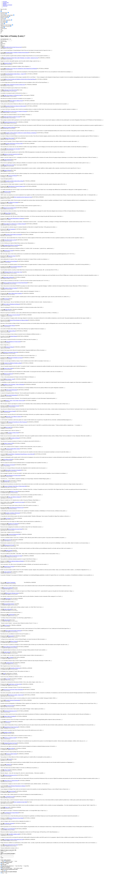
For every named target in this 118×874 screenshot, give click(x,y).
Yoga (4, 673)
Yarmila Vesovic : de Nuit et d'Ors (14, 684)
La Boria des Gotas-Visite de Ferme (10, 89)
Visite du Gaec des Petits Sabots (9, 207)
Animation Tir (8, 764)
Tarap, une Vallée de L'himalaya (14, 496)
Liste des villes (6, 2)
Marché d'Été (6, 480)
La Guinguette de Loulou (10, 796)
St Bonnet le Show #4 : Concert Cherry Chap (13, 272)
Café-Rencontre (11, 614)
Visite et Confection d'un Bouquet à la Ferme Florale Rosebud (15, 282)
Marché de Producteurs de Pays (10, 122)
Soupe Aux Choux (11, 255)
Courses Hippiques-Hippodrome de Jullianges (16, 785)
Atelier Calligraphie (7, 609)
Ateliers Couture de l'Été (8, 443)
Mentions (5, 3)
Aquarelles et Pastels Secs (15, 668)
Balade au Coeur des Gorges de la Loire (11, 154)
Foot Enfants (6, 625)
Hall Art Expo (8, 721)
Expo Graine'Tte (8, 427)
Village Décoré (8, 309)
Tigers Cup (7, 807)
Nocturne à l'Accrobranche (13, 523)
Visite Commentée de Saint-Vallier (20, 801)
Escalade (10, 759)
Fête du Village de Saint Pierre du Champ (14, 555)
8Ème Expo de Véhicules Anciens (12, 593)
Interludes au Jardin (7, 732)
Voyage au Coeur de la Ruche (14, 314)
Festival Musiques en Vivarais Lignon (13, 341)
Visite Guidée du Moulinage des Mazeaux (11, 304)
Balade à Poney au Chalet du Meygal (11, 780)
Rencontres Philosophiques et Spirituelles (16, 218)
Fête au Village (8, 213)
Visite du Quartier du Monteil (9, 127)
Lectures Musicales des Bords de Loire (16, 507)
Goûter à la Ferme (11, 791)
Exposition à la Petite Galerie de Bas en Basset (14, 180)
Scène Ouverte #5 (7, 539)
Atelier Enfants (7, 619)
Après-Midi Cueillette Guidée (14, 834)
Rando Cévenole (9, 550)
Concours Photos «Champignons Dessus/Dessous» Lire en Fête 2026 (20, 454)
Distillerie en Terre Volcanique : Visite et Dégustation (13, 384)
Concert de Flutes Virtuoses (9, 325)
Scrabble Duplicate (9, 662)
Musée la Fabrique (7, 170)
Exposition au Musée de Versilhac (10, 288)
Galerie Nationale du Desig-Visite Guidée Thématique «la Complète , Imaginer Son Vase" (20, 57)
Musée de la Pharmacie (8, 373)
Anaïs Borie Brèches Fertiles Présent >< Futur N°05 (15, 73)
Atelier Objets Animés (9, 138)
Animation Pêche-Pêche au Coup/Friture (11, 245)
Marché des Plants (7, 63)
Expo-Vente (7, 678)
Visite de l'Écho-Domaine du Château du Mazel (19, 320)
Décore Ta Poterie (13, 641)
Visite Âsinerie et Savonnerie (9, 464)
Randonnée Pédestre (10, 346)
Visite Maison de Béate (7, 459)
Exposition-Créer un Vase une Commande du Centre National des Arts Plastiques (21, 68)
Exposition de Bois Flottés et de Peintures (13, 234)
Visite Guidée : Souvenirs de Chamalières (13, 470)
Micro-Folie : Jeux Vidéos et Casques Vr (14, 416)
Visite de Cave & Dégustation (9, 828)
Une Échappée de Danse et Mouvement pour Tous (13, 839)
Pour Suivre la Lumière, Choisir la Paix (15, 694)
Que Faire (5, 1)
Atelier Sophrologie (7, 159)
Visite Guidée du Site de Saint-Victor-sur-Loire (12, 47)
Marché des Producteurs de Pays (10, 710)
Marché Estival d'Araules (9, 566)
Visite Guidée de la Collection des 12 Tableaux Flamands (14, 223)
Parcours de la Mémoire (8, 587)
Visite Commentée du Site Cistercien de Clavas (23, 197)
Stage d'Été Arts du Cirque (9, 164)
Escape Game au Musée (8, 368)
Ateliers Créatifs (7, 769)
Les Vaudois (10, 657)
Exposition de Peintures (14, 438)
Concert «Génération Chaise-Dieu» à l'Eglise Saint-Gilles (15, 486)
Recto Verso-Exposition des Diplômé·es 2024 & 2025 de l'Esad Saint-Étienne (20, 79)
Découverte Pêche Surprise (9, 603)
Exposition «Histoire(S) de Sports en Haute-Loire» (15, 84)
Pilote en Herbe (11, 748)
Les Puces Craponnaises (10, 582)
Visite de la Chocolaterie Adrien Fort (10, 352)
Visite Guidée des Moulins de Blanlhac (16, 561)
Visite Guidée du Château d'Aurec (16, 100)
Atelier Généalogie (7, 571)
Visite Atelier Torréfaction (8, 277)
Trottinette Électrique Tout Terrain (10, 743)
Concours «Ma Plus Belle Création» (13, 448)
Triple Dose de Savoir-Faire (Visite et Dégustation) (13, 689)
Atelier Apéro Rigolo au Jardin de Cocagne (12, 116)
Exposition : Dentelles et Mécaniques (12, 512)
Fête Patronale (6, 298)
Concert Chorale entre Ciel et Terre (11, 844)
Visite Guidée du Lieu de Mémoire (10, 646)
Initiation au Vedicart (14, 491)
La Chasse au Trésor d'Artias (13, 432)
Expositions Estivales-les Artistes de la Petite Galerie (15, 106)
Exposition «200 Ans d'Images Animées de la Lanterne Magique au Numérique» (21, 132)
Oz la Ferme (7, 518)
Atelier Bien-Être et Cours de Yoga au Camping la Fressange (15, 111)
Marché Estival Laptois (8, 250)
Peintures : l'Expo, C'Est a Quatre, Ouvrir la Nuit (14, 400)
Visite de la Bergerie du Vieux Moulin (16, 818)
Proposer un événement (7, 4)
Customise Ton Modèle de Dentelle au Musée (13, 363)
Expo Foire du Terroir (9, 705)
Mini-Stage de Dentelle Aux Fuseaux (15, 357)
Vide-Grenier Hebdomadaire (11, 389)
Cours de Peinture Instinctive (16, 266)
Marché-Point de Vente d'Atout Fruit (11, 727)
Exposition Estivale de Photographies (12, 700)
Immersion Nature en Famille (9, 411)
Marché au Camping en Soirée (10, 737)
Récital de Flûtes (7, 191)
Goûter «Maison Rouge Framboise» (15, 293)
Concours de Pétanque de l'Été (14, 534)
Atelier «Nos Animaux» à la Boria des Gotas (12, 95)
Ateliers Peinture (13, 336)
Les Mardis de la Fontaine (13, 202)
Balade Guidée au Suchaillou (9, 716)
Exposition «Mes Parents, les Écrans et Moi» (14, 143)
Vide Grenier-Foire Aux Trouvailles (13, 148)
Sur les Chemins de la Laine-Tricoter (15, 529)
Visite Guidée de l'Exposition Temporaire (13, 630)
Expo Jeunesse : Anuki (9, 379)
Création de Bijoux (12, 330)
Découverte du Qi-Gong (9, 545)
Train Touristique (11, 229)
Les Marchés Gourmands (9, 823)
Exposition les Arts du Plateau (11, 261)
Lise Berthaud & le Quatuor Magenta (11, 812)
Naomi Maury (8, 598)
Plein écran (5, 5)
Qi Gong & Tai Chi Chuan (19, 502)
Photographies (11, 635)
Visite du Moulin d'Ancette (14, 405)
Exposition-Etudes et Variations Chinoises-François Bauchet (17, 52)
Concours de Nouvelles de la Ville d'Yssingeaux (17, 421)
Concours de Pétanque (12, 175)
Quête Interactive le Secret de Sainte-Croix (16, 186)
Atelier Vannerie (7, 652)
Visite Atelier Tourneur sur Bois (10, 239)
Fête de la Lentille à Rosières (11, 753)
